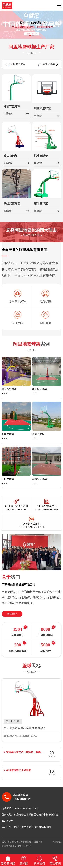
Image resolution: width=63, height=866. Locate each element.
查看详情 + (12, 614)
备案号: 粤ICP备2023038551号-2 (16, 846)
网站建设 (57, 842)
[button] (30, 35)
